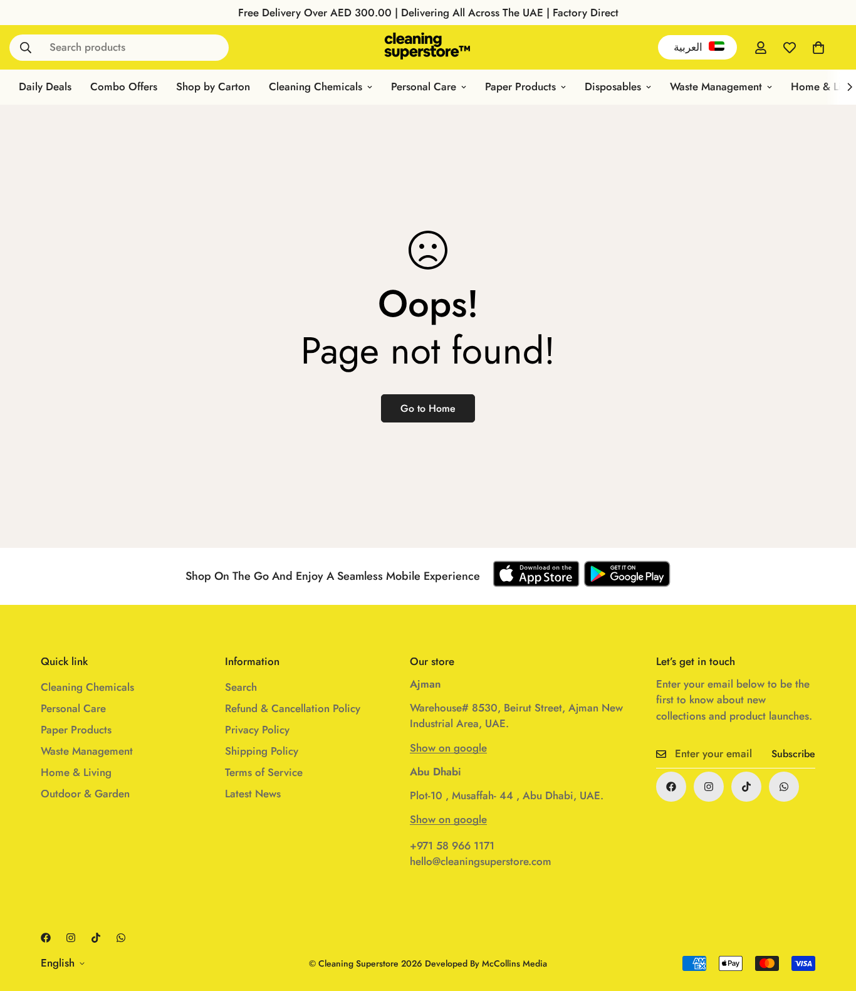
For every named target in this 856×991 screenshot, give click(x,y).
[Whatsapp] (784, 787)
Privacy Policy (257, 729)
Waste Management (716, 86)
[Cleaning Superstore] (427, 47)
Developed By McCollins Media (486, 963)
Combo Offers (123, 86)
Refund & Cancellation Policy (292, 708)
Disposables (613, 86)
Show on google (448, 747)
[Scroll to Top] (831, 922)
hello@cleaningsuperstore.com (480, 861)
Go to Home (428, 408)
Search (241, 687)
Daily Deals (45, 86)
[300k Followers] (671, 787)
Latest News (253, 793)
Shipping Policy (261, 750)
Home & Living (76, 772)
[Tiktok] (746, 787)
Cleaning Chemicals (315, 86)
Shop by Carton (213, 86)
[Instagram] (709, 787)
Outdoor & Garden (85, 793)
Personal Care (423, 86)
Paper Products (520, 86)
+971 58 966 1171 (452, 845)
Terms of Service (264, 772)
